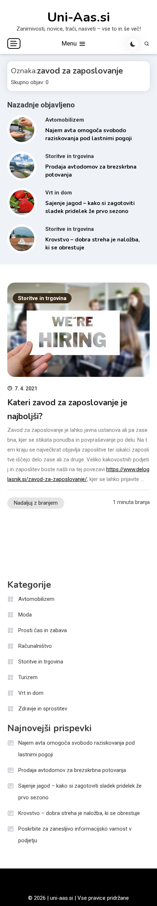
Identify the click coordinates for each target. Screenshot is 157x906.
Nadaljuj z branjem (36, 503)
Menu (70, 43)
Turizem (28, 677)
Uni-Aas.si (78, 17)
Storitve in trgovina (69, 156)
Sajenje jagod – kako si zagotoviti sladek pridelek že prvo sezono (80, 792)
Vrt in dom (58, 192)
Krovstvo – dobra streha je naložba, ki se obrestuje (79, 813)
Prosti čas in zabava (42, 630)
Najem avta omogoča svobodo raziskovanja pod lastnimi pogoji (76, 749)
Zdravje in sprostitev (42, 708)
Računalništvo (35, 646)
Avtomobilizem (64, 120)
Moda (25, 614)
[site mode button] (132, 44)
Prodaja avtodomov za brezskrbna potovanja (72, 770)
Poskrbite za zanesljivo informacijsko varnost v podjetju (74, 835)
